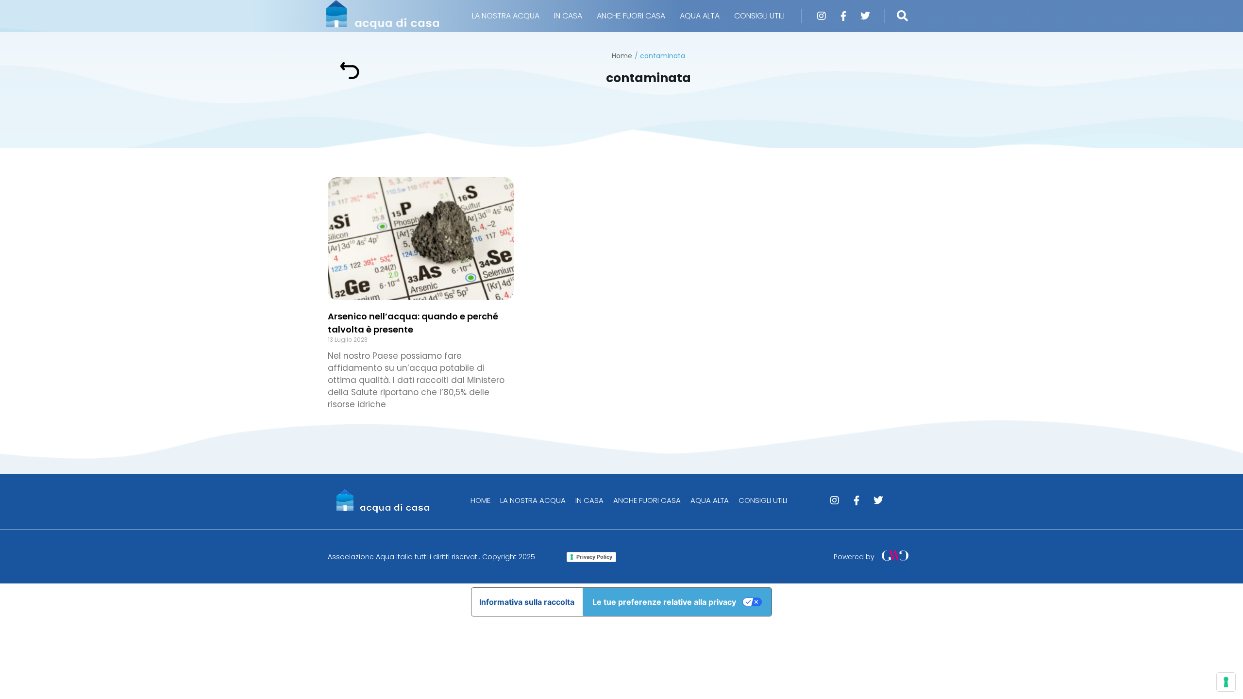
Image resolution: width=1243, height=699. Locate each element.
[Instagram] (821, 16)
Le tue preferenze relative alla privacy (664, 602)
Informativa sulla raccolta (526, 602)
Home (622, 56)
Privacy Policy (594, 556)
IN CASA (568, 15)
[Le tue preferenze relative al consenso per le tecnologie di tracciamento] (1226, 682)
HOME (480, 500)
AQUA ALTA (700, 15)
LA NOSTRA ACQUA (505, 15)
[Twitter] (865, 16)
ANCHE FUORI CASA (631, 15)
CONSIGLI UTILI (759, 15)
